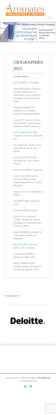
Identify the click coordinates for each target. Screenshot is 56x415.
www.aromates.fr (13, 378)
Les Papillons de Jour (28, 381)
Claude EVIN (19, 120)
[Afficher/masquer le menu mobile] (50, 17)
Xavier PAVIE (19, 216)
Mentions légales (29, 378)
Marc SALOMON (21, 244)
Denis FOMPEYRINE (22, 132)
